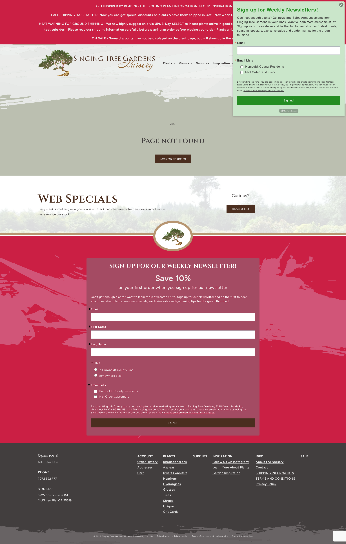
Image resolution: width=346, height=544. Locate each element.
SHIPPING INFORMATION (275, 473)
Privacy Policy (266, 484)
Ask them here (48, 462)
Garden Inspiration (226, 473)
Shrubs (168, 500)
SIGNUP (173, 423)
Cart (140, 473)
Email (95, 309)
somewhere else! (111, 375)
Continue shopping (173, 158)
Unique (168, 506)
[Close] (341, 5)
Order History (147, 462)
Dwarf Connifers (175, 473)
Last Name (98, 344)
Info (259, 456)
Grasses (169, 489)
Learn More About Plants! (231, 467)
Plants (169, 456)
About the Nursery (269, 462)
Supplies (200, 456)
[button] (169, 63)
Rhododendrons (175, 462)
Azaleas (168, 467)
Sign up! (288, 100)
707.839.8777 (47, 478)
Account (145, 456)
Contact (262, 467)
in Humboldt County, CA (116, 370)
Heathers (170, 478)
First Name (98, 326)
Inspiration (222, 456)
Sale (304, 456)
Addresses (145, 467)
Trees (167, 495)
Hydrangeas (172, 484)
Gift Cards (170, 511)
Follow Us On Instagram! (230, 462)
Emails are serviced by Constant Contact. (189, 412)
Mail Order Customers (114, 396)
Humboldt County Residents (118, 391)
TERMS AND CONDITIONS (275, 478)
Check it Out (240, 209)
